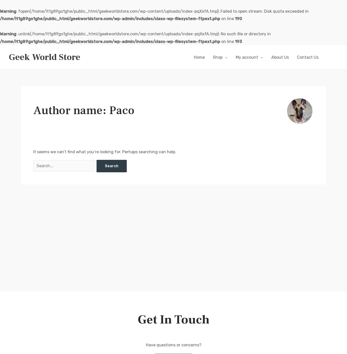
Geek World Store (44, 57)
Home (199, 57)
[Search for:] (65, 165)
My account (247, 57)
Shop (218, 57)
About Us (280, 57)
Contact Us (308, 57)
